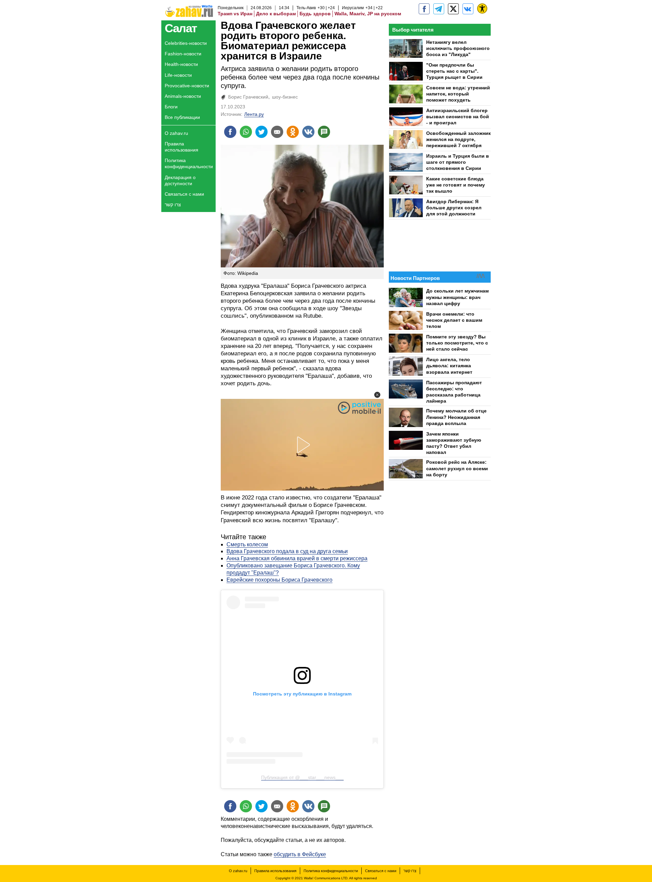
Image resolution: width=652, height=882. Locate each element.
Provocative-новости (187, 85)
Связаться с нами (184, 194)
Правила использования (181, 147)
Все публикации (182, 117)
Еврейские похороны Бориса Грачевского (279, 580)
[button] (377, 395)
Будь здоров (315, 13)
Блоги (171, 106)
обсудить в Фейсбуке (300, 854)
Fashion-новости (183, 53)
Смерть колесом (247, 544)
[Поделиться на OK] (293, 132)
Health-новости (181, 64)
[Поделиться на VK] (308, 132)
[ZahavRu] (453, 8)
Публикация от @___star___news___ (302, 777)
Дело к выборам (276, 13)
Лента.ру (254, 114)
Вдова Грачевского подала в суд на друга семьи (287, 551)
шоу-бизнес (285, 97)
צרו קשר (173, 204)
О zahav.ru (176, 133)
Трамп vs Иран (235, 13)
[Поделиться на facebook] (230, 132)
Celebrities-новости (186, 43)
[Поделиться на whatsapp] (246, 132)
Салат (181, 28)
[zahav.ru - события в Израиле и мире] (438, 8)
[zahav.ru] (424, 8)
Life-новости (178, 75)
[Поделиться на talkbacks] (324, 132)
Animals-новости (183, 96)
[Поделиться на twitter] (261, 132)
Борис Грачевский (248, 97)
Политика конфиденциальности (189, 163)
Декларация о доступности (180, 180)
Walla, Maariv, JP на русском (367, 13)
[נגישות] (482, 8)
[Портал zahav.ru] (468, 8)
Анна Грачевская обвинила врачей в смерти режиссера (297, 558)
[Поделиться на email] (277, 132)
